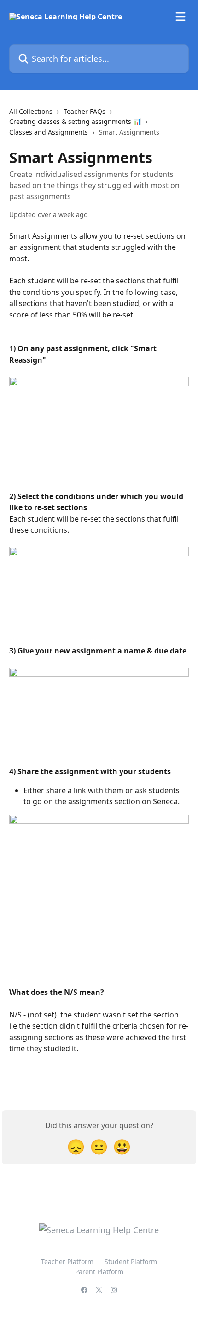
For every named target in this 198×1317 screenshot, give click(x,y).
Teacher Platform (67, 1261)
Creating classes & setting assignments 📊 (75, 121)
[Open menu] (180, 16)
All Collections (30, 111)
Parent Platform (99, 1271)
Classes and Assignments (48, 132)
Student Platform (131, 1261)
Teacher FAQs (84, 111)
